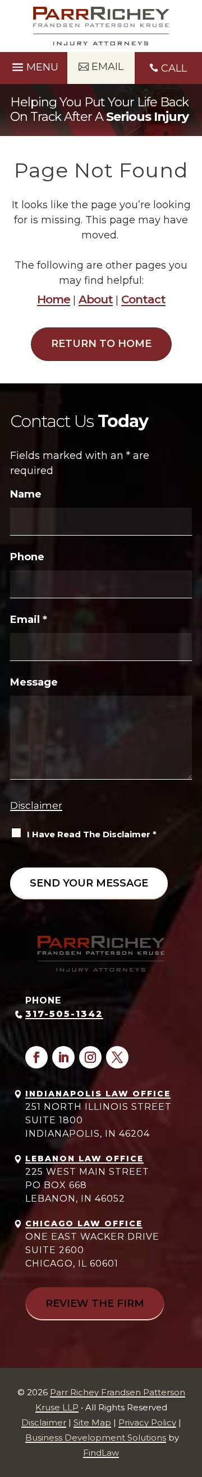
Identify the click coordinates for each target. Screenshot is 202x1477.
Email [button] (107, 66)
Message (34, 682)
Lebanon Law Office (84, 1159)
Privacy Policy (147, 1422)
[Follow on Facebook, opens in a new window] (36, 1057)
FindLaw (101, 1452)
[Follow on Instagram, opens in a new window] (90, 1057)
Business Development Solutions (95, 1437)
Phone (27, 557)
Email (28, 619)
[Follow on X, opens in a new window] (117, 1057)
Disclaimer (36, 805)
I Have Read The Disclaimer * (92, 834)
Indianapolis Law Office (98, 1094)
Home (53, 299)
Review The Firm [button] (94, 1303)
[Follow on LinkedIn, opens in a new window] (63, 1057)
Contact (143, 299)
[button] (33, 66)
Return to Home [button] (101, 343)
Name (26, 494)
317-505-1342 (64, 1014)
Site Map (92, 1422)
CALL (174, 68)
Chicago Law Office (84, 1223)
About (96, 299)
